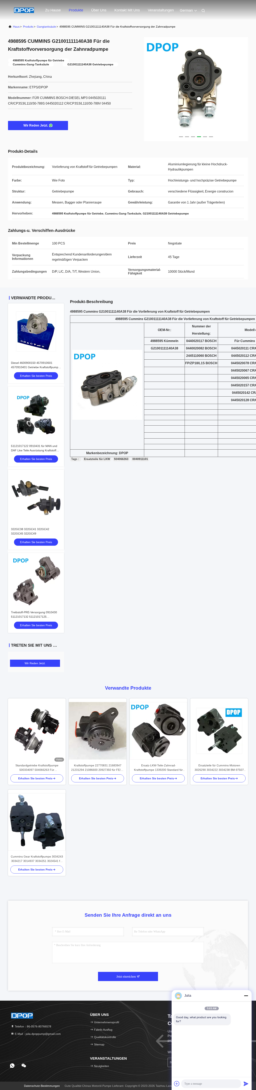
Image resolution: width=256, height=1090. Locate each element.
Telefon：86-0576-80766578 (32, 1026)
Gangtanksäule (46, 26)
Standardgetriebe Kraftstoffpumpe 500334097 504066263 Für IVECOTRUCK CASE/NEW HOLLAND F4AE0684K (37, 768)
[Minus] (246, 995)
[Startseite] (24, 10)
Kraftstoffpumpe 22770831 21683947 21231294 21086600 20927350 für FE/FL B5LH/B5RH (97, 768)
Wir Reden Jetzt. (35, 125)
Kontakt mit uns (127, 10)
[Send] (246, 1083)
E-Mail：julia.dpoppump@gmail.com (37, 1033)
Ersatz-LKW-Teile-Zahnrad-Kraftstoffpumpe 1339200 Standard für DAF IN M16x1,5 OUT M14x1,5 (158, 768)
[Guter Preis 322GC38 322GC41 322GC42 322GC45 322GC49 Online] (36, 498)
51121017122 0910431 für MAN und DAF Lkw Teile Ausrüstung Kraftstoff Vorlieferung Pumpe (34, 450)
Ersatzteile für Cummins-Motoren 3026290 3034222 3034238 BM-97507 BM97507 (219, 768)
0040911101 (140, 459)
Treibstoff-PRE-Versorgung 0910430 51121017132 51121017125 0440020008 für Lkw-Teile (34, 617)
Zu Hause (53, 10)
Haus (16, 26)
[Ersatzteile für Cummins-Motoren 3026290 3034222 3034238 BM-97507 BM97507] (219, 731)
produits (28, 26)
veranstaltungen (161, 10)
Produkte (76, 10)
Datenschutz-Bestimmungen (42, 1085)
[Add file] (177, 1083)
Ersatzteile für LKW (97, 459)
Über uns (98, 10)
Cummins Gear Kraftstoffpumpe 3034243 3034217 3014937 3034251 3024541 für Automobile (37, 859)
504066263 (121, 459)
